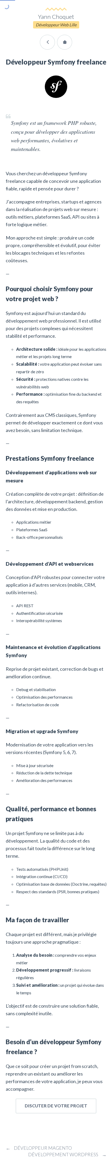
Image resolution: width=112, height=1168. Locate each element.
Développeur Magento (39, 1148)
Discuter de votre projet (56, 1105)
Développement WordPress (67, 1154)
